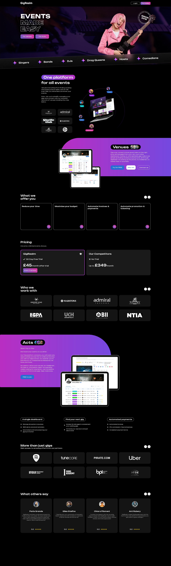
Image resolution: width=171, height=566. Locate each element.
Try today (145, 3)
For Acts (42, 36)
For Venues (27, 36)
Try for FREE (117, 167)
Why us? (131, 167)
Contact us (143, 167)
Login (135, 3)
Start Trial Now (30, 270)
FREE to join (27, 377)
